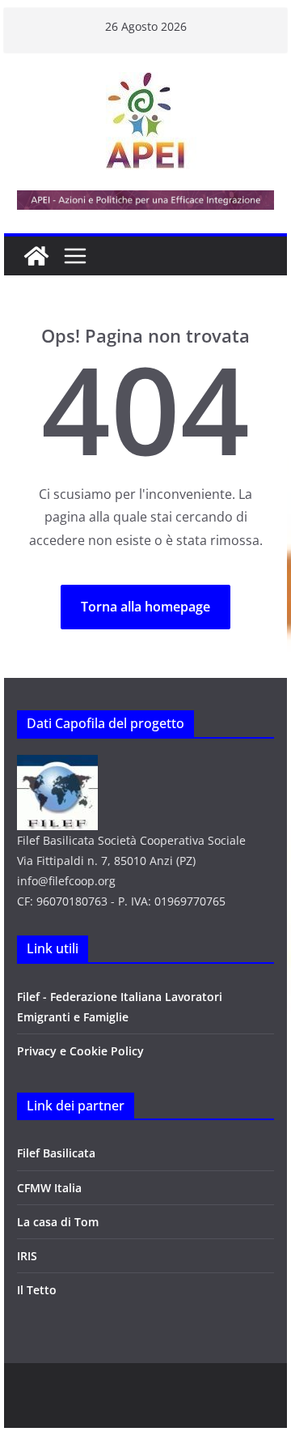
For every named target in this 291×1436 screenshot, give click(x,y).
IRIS (27, 1255)
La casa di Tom (58, 1221)
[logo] (57, 765)
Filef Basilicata (56, 1153)
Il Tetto (37, 1290)
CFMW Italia (49, 1187)
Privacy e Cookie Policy (80, 1051)
